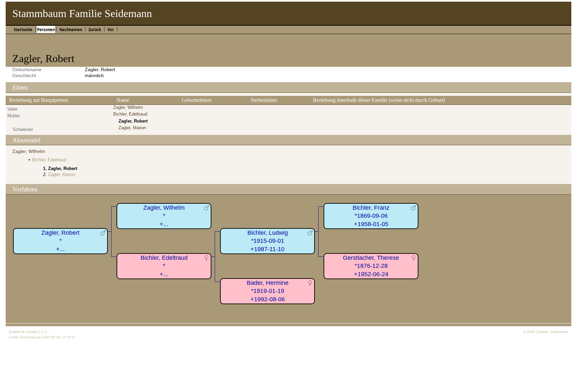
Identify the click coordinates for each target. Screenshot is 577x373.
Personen (46, 29)
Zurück (94, 29)
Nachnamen (70, 29)
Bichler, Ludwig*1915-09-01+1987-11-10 (267, 240)
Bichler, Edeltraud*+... (164, 265)
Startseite (23, 29)
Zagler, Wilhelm (128, 107)
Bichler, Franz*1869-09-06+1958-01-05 (371, 215)
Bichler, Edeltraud (130, 114)
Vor (111, 29)
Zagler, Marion (132, 127)
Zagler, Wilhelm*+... (164, 215)
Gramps (32, 332)
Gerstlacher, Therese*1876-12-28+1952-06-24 (371, 265)
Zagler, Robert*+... (60, 240)
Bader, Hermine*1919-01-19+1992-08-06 (267, 291)
